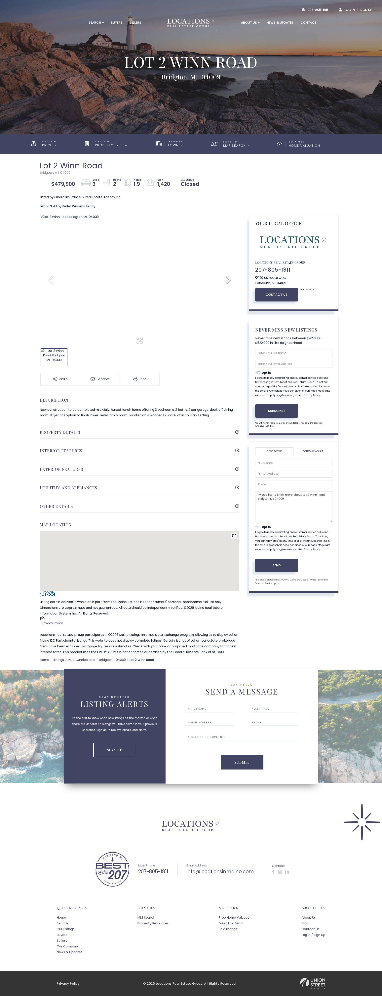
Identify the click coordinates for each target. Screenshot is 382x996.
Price (47, 145)
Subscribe (276, 411)
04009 (121, 659)
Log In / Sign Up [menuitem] (313, 935)
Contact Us (277, 294)
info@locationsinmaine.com (220, 871)
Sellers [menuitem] (135, 23)
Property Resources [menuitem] (153, 923)
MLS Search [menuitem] (146, 917)
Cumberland (85, 659)
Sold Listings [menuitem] (228, 929)
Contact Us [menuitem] (310, 929)
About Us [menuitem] (249, 23)
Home (44, 659)
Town (173, 145)
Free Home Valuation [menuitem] (235, 917)
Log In (349, 10)
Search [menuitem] (95, 23)
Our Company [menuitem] (68, 946)
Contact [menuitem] (308, 23)
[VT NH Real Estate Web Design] (312, 983)
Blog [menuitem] (305, 923)
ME (69, 659)
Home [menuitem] (61, 917)
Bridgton (105, 659)
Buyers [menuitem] (117, 23)
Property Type (109, 145)
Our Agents (307, 289)
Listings (58, 659)
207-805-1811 (272, 269)
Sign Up (366, 10)
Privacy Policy (52, 623)
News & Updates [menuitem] (280, 23)
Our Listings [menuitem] (65, 929)
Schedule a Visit (313, 451)
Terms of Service (263, 583)
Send (277, 565)
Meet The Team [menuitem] (231, 923)
